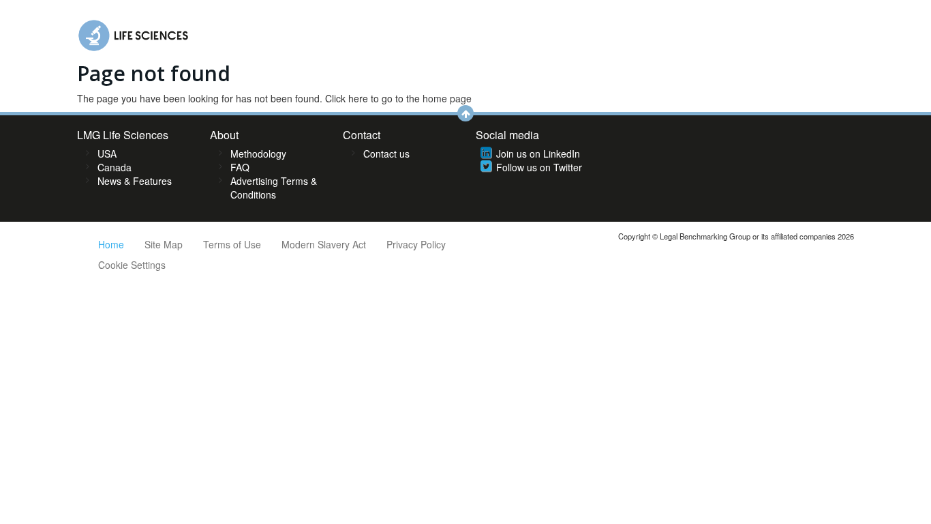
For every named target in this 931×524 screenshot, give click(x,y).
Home (111, 244)
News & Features (134, 181)
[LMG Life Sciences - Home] (133, 32)
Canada (114, 167)
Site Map (163, 244)
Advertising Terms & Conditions (273, 187)
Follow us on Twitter (539, 167)
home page (447, 98)
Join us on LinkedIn (538, 153)
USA (107, 153)
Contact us (386, 153)
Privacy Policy (416, 244)
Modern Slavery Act (323, 244)
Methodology (258, 153)
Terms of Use (232, 244)
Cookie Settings (132, 265)
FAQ (239, 167)
